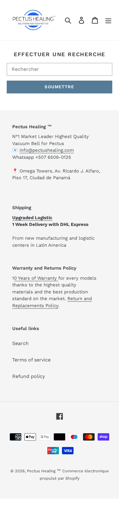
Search (20, 343)
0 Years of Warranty (36, 278)
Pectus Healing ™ (44, 471)
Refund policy (28, 376)
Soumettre (59, 86)
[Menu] (108, 20)
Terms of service (31, 360)
